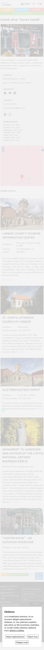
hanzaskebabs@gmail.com (15, 108)
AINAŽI (7, 10)
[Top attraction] (3, 410)
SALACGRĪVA (22, 10)
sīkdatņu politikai (16, 630)
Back (5, 574)
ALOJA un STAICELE (22, 13)
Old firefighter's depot (21, 389)
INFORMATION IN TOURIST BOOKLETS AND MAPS (10, 595)
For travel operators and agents (10, 603)
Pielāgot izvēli (22, 642)
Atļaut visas (33, 637)
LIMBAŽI (37, 10)
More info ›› (7, 280)
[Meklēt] (33, 3)
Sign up (36, 604)
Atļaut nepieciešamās (15, 637)
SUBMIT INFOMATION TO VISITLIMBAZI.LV (9, 587)
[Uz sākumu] (6, 3)
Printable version (19, 574)
